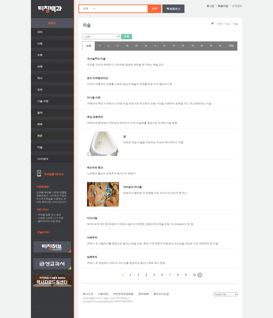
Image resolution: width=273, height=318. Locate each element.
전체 (85, 8)
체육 (39, 124)
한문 (39, 135)
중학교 (52, 23)
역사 (39, 78)
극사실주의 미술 (96, 58)
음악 (39, 112)
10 (194, 274)
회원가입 (223, 5)
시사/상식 (42, 158)
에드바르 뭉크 (95, 167)
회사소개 (88, 293)
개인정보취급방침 (123, 293)
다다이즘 (92, 218)
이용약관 (103, 293)
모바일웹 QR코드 (54, 174)
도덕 (39, 89)
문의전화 (143, 293)
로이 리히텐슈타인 (97, 78)
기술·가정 (42, 101)
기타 (231, 45)
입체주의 (92, 256)
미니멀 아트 (93, 97)
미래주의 (92, 237)
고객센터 (237, 5)
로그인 (210, 5)
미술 (39, 147)
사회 (39, 43)
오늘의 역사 (43, 232)
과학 (39, 66)
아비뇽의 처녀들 (132, 186)
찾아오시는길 (161, 293)
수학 (39, 55)
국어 (39, 32)
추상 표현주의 (95, 116)
